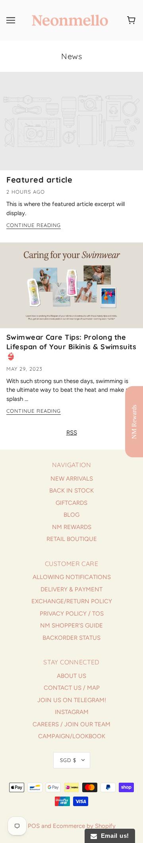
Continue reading (33, 225)
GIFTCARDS (71, 502)
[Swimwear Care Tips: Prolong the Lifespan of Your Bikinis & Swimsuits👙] (71, 289)
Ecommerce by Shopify (84, 826)
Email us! (113, 835)
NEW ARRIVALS (71, 478)
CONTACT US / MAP (72, 687)
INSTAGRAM (72, 712)
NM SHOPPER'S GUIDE (71, 625)
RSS (71, 432)
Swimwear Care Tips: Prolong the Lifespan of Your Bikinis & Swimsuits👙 (71, 347)
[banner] (70, 19)
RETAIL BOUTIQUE (71, 539)
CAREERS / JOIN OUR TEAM (71, 724)
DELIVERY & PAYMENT (71, 589)
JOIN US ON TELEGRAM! (71, 700)
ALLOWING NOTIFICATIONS (72, 577)
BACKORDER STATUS (71, 637)
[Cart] (132, 20)
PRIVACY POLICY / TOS (72, 613)
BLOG (71, 514)
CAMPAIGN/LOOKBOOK (71, 736)
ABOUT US (71, 675)
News (71, 56)
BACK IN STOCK (71, 490)
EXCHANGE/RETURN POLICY (71, 601)
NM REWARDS (71, 527)
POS (34, 826)
